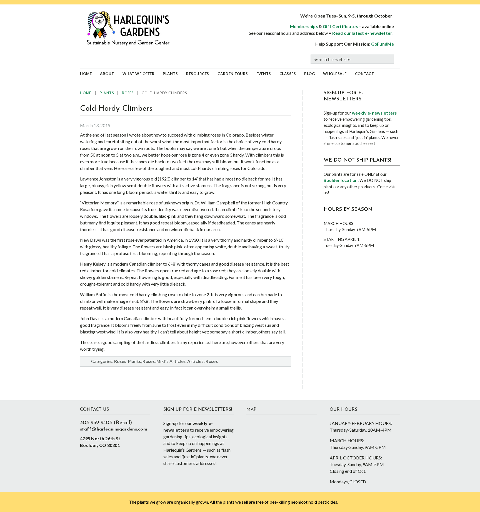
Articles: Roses (202, 361)
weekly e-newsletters (374, 112)
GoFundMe (382, 43)
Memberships (304, 26)
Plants (134, 361)
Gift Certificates (340, 26)
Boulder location (341, 180)
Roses (120, 361)
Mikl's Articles (171, 361)
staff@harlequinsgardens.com (113, 429)
